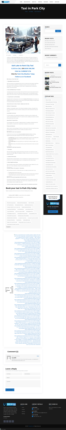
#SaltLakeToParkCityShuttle (22, 202)
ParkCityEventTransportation (22, 213)
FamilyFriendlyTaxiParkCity (26, 207)
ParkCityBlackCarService (11, 213)
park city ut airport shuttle (20, 211)
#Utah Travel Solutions (49, 145)
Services (40, 1)
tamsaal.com (30, 426)
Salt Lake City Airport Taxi (49, 44)
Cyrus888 (48, 57)
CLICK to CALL (16, 68)
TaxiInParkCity (18, 220)
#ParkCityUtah (48, 125)
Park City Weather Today (26, 74)
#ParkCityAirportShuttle (50, 110)
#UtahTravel (57, 143)
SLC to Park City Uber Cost (50, 42)
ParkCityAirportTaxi (29, 211)
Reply (38, 356)
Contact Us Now (52, 211)
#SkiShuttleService (49, 134)
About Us (34, 1)
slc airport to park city (49, 177)
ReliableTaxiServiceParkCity (50, 173)
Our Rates (46, 1)
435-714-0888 (53, 208)
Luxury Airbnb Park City (29, 209)
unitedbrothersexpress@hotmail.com (40, 412)
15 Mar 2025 (53, 75)
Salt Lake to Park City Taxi (22, 66)
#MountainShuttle (49, 106)
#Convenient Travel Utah (50, 104)
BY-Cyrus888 (8, 55)
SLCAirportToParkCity (11, 220)
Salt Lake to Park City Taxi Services (51, 46)
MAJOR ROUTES (27, 1)
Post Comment (10, 389)
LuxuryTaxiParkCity (10, 211)
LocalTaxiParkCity (20, 209)
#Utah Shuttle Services (50, 143)
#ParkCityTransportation (11, 202)
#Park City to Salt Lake (49, 121)
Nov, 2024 (8, 52)
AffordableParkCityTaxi (50, 149)
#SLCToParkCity (31, 202)
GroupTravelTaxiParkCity (11, 209)
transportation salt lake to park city (13, 224)
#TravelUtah (54, 138)
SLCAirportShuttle (49, 175)
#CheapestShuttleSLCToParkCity (51, 102)
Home (21, 1)
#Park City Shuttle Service (50, 115)
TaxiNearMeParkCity (26, 220)
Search (47, 27)
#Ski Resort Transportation (50, 132)
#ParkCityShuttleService (50, 117)
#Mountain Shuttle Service (50, 108)
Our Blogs (57, 1)
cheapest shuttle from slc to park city (13, 207)
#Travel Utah (48, 138)
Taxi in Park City (48, 48)
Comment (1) (21, 55)
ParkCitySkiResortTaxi (33, 213)
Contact (51, 1)
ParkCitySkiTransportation (11, 215)
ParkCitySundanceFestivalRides (23, 215)
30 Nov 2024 (53, 86)
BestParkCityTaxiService (50, 151)
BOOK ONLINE (29, 68)
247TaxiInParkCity (49, 147)
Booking (23, 413)
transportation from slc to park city (25, 222)
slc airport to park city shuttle (51, 179)
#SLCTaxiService (49, 136)
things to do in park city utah (12, 222)
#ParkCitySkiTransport (49, 119)
